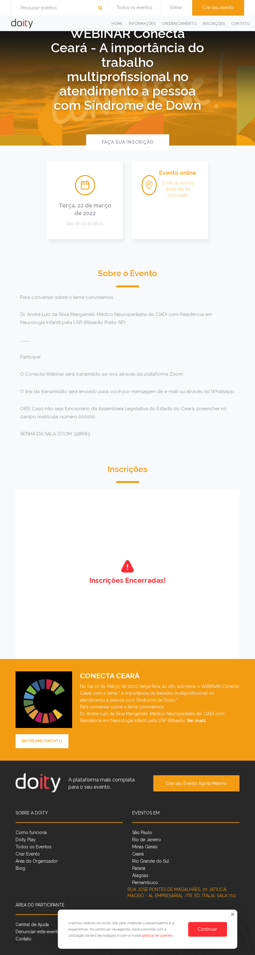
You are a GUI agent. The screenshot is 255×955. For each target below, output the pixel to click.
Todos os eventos (134, 7)
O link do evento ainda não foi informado (178, 189)
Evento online (177, 172)
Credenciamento (179, 23)
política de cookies (158, 935)
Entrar (176, 7)
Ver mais (196, 720)
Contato (240, 23)
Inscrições (214, 23)
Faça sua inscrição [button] (128, 142)
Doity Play (26, 839)
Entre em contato (42, 741)
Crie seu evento (218, 7)
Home (117, 23)
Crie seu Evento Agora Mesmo (196, 783)
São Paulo (142, 832)
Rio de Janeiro (146, 839)
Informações (142, 23)
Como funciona (31, 832)
